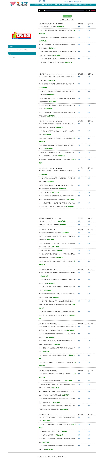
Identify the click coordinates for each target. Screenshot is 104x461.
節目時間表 (41, 4)
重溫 (46, 4)
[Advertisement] (22, 18)
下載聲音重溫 (67, 16)
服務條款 (71, 1)
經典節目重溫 (82, 4)
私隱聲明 (76, 1)
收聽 (89, 26)
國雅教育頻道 (75, 4)
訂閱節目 (50, 4)
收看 (79, 26)
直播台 (36, 4)
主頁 (32, 4)
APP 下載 (89, 4)
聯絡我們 (80, 1)
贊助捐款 (66, 1)
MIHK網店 (55, 4)
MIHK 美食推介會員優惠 (65, 4)
